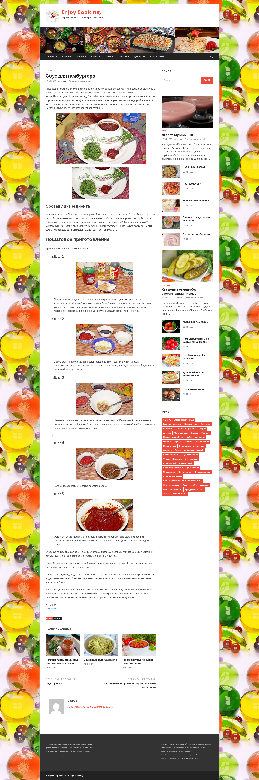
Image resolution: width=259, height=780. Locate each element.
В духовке (205, 424)
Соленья (124, 56)
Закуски (81, 56)
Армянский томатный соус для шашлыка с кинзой (62, 661)
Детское (167, 433)
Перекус (178, 441)
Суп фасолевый (202, 472)
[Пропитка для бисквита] (171, 244)
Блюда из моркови (172, 424)
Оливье (167, 441)
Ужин (185, 485)
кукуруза (204, 485)
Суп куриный (191, 459)
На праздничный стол (173, 437)
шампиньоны (179, 493)
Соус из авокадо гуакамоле (100, 659)
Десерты (139, 56)
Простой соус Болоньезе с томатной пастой (137, 661)
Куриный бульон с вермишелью (194, 374)
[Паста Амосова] (171, 194)
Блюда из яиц (190, 424)
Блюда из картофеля (184, 420)
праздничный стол (194, 489)
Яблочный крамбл (194, 166)
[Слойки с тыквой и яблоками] (171, 365)
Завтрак (194, 433)
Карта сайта (157, 56)
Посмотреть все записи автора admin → (90, 706)
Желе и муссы (181, 433)
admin (64, 81)
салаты (166, 493)
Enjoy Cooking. (81, 12)
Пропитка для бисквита (197, 234)
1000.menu (51, 608)
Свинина (167, 450)
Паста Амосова (192, 183)
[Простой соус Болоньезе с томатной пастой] (139, 656)
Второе (66, 56)
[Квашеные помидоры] (171, 332)
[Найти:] (187, 80)
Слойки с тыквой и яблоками (194, 357)
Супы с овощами (171, 485)
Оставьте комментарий (80, 81)
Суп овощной (169, 463)
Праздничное (169, 446)
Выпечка (167, 428)
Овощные (200, 437)
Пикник (188, 441)
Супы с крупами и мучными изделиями (182, 480)
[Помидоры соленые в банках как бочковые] (171, 349)
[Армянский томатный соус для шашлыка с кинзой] (63, 656)
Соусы (109, 56)
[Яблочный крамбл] (171, 177)
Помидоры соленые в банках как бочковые (196, 340)
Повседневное (202, 441)
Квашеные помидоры (196, 321)
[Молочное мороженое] (171, 210)
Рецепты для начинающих (191, 446)
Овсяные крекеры (193, 389)
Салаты (96, 56)
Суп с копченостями (173, 467)
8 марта (167, 420)
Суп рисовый (185, 463)
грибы (194, 485)
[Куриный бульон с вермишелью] (171, 382)
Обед (189, 437)
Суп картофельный (172, 459)
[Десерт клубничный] (187, 128)
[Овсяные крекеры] (171, 399)
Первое (52, 56)
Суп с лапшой (192, 467)
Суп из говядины (171, 454)
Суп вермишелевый (193, 450)
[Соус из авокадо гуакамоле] (101, 656)
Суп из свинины (190, 454)
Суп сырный (169, 472)
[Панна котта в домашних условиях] (171, 227)
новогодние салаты (172, 489)
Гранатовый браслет (185, 428)
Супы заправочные (172, 476)
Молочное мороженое (196, 200)
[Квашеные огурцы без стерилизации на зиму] (187, 282)
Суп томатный (185, 472)
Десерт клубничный (177, 135)
